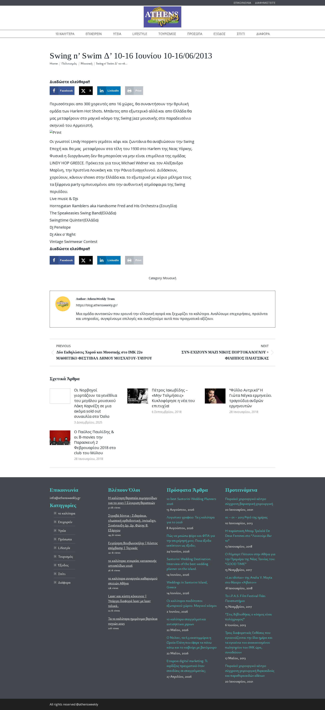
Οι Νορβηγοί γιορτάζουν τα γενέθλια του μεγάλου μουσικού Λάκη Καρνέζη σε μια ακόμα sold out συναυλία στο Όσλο (95, 403)
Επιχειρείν (65, 522)
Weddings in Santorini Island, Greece (187, 584)
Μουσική (169, 278)
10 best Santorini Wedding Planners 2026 (191, 501)
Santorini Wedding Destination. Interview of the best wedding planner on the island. (189, 564)
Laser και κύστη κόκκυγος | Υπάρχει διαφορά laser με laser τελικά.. (129, 601)
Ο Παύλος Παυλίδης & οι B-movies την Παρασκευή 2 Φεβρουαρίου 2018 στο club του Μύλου (95, 442)
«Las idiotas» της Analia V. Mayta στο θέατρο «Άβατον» (248, 579)
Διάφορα (64, 582)
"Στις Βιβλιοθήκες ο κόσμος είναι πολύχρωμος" (248, 616)
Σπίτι (61, 573)
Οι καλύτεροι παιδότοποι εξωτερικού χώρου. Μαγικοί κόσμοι (192, 603)
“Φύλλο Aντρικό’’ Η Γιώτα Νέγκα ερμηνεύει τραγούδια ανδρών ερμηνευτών (250, 398)
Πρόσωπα (65, 539)
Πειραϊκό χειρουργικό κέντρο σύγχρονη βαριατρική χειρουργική (249, 501)
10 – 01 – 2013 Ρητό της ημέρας (246, 517)
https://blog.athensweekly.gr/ (97, 305)
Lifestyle (64, 547)
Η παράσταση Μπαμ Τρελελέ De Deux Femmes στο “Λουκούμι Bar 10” (248, 535)
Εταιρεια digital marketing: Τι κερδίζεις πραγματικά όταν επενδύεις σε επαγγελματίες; (187, 665)
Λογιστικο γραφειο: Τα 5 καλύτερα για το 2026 (191, 519)
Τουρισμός (65, 556)
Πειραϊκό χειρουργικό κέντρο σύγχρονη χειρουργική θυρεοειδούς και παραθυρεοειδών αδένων (249, 670)
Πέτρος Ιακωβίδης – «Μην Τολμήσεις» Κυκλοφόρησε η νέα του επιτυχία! (173, 398)
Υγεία (62, 530)
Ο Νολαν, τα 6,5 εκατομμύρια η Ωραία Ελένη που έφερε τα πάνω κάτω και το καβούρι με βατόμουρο (192, 642)
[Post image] (60, 396)
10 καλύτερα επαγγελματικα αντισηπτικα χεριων (186, 621)
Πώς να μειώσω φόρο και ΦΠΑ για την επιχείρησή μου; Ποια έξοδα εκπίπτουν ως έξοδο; (191, 540)
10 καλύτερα (66, 513)
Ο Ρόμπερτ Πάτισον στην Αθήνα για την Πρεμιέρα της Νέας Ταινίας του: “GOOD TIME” (250, 559)
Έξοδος (63, 565)
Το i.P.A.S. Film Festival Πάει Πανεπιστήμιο (245, 598)
